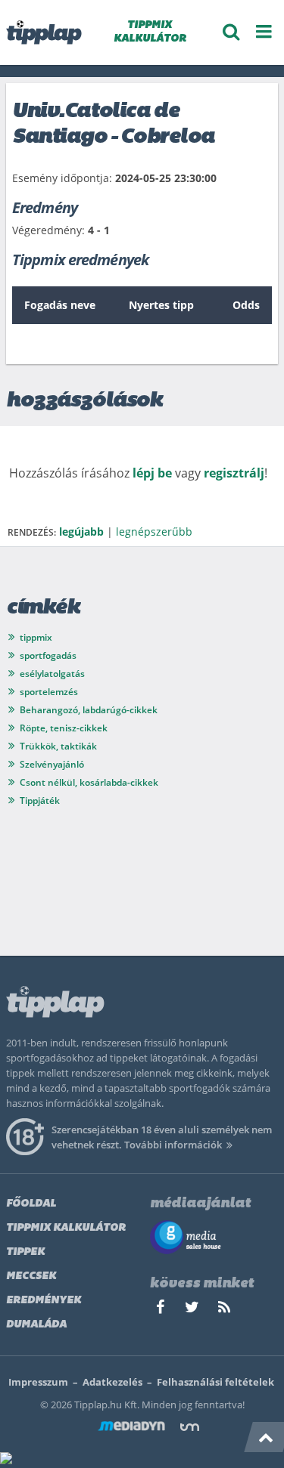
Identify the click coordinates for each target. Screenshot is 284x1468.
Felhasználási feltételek (215, 1382)
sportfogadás (48, 655)
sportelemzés (49, 691)
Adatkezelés (112, 1382)
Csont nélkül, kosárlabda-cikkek (89, 782)
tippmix (36, 637)
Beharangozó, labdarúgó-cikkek (89, 709)
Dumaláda (36, 1324)
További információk (173, 1144)
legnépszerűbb (154, 531)
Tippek (25, 1252)
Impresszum (38, 1382)
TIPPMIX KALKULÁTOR (150, 32)
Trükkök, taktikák (58, 746)
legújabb (81, 531)
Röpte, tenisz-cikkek (64, 728)
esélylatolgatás (52, 673)
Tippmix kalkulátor (66, 1228)
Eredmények (43, 1300)
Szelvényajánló (52, 764)
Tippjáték (40, 800)
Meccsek (31, 1276)
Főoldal (31, 1204)
